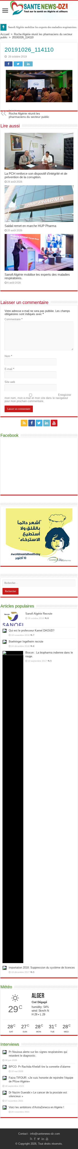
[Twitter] (39, 423)
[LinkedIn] (46, 423)
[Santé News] (39, 8)
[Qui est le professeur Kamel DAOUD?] (4, 631)
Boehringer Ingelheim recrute (26, 641)
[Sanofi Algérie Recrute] (12, 619)
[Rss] (24, 423)
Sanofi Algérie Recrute (38, 613)
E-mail (9, 369)
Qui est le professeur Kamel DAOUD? (31, 630)
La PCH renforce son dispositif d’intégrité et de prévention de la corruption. (36, 175)
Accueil (4, 34)
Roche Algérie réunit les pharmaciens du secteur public (29, 113)
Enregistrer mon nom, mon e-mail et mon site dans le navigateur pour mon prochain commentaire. (38, 398)
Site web (10, 381)
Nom (8, 356)
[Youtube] (54, 423)
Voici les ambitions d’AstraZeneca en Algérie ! (36, 1107)
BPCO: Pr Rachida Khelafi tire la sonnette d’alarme (39, 1066)
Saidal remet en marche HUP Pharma (30, 226)
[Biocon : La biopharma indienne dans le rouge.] (12, 807)
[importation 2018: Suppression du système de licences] (4, 968)
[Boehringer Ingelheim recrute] (4, 642)
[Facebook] (31, 423)
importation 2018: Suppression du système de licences (42, 967)
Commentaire (13, 319)
